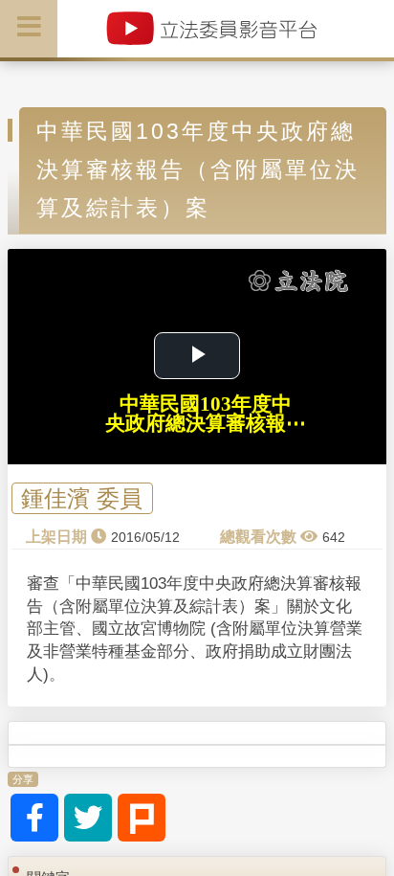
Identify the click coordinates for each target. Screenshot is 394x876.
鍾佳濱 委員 (81, 498)
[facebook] (34, 818)
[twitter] (88, 818)
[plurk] (141, 818)
